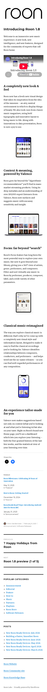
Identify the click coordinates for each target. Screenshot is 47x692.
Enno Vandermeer (14, 524)
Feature (9, 592)
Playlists (10, 606)
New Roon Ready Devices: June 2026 (23, 639)
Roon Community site (14, 671)
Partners (10, 602)
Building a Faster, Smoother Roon (22, 636)
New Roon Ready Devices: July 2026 (23, 633)
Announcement (10, 526)
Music (9, 599)
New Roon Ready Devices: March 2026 (24, 650)
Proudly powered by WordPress (26, 687)
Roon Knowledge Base (14, 677)
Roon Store (11, 609)
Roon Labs (8, 687)
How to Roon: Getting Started (16, 493)
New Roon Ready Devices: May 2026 (23, 643)
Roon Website (10, 664)
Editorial (10, 589)
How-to (9, 596)
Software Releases (24, 526)
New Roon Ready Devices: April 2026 (24, 646)
